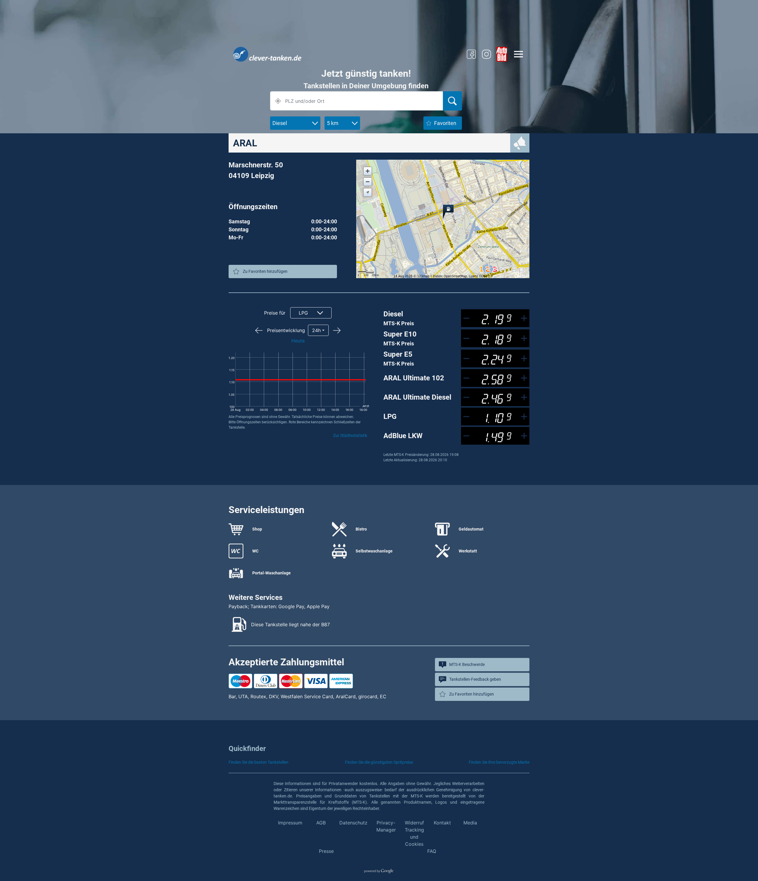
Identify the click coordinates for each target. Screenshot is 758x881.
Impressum (290, 823)
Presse (326, 851)
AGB (321, 823)
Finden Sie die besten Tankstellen (258, 762)
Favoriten (445, 123)
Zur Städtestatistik (350, 435)
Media (470, 823)
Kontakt (442, 823)
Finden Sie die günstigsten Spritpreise (379, 762)
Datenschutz (353, 823)
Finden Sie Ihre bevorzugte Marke (499, 762)
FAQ (431, 851)
